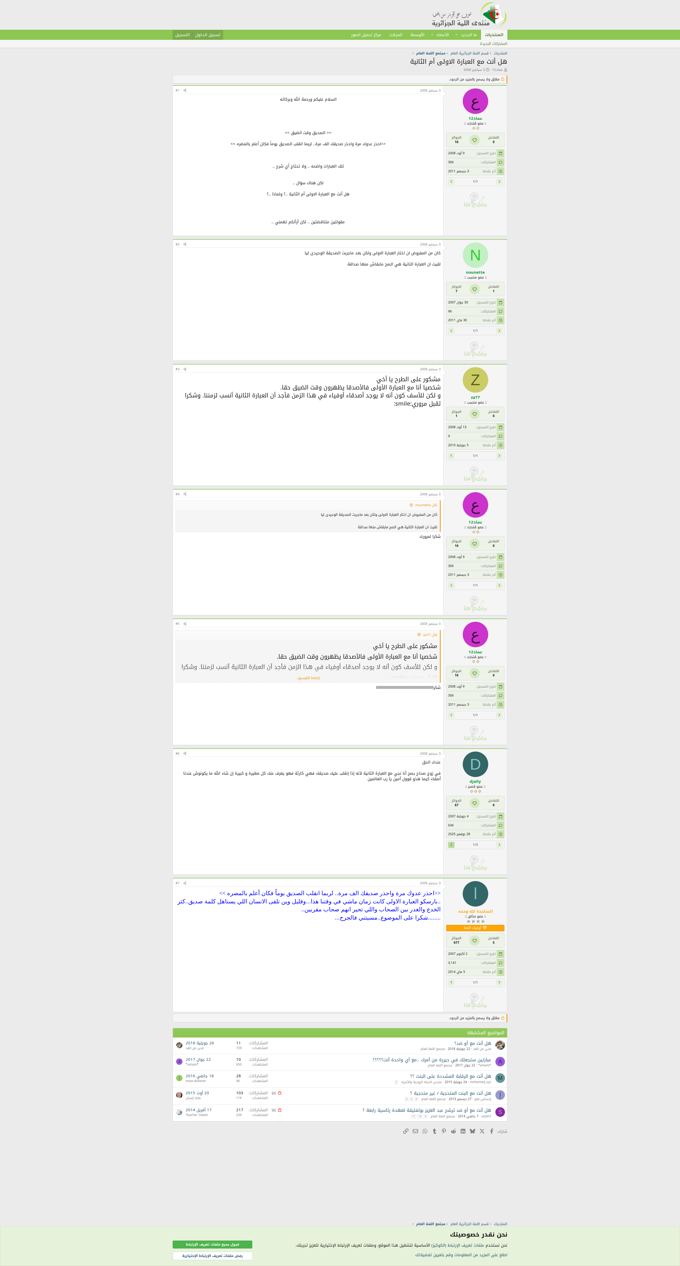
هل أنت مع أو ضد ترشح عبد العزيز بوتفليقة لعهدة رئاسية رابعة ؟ (427, 1110)
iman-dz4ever (196, 1081)
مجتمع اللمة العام (432, 1049)
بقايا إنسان (193, 1098)
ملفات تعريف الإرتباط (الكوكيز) (457, 1245)
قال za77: (430, 635)
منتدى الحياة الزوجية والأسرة (421, 1082)
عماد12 (497, 69)
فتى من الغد (482, 1049)
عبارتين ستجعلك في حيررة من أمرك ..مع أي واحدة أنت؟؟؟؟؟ (432, 1059)
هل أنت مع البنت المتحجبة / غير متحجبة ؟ (450, 1093)
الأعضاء (442, 34)
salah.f (486, 1116)
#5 (178, 624)
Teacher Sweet (197, 1115)
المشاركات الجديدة (493, 43)
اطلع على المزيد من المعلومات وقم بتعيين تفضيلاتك (461, 1255)
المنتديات (494, 34)
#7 (178, 883)
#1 (178, 90)
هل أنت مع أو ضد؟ (472, 1043)
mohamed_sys (480, 1082)
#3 (178, 369)
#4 (178, 494)
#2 (178, 244)
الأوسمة (417, 34)
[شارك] (184, 91)
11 (413, 1116)
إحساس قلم (482, 1099)
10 (420, 1116)
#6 (178, 754)
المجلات (395, 34)
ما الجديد (469, 34)
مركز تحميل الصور (366, 34)
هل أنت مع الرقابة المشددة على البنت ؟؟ (450, 1076)
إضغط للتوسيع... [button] (308, 678)
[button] (456, 35)
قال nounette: (426, 505)
